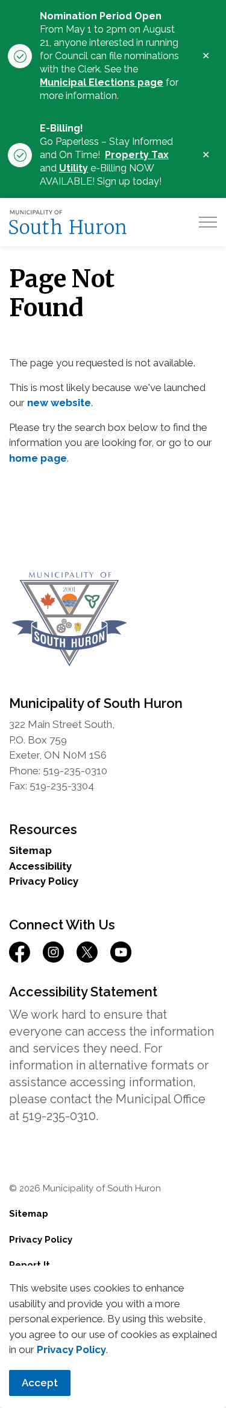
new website (59, 403)
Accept (40, 1383)
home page (38, 458)
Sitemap (30, 850)
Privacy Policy (71, 1349)
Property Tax (137, 155)
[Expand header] (208, 222)
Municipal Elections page (101, 82)
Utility (73, 168)
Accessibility (40, 866)
